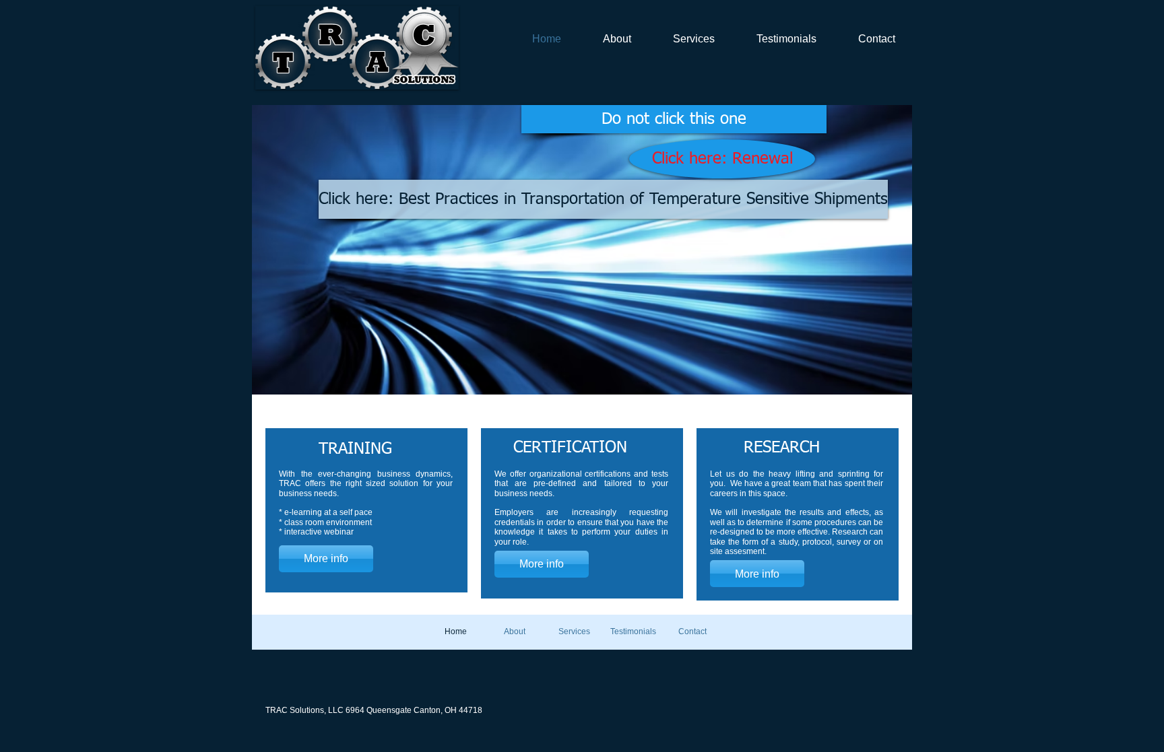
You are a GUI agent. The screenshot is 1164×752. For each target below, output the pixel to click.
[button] (582, 250)
